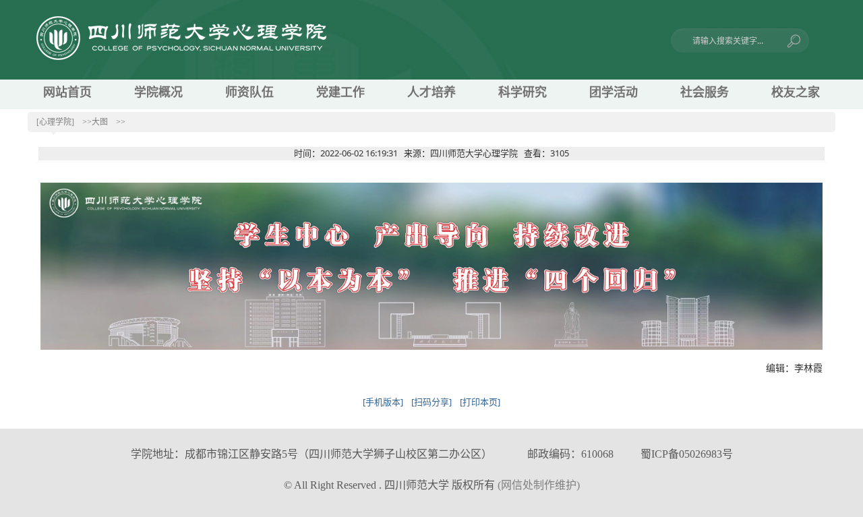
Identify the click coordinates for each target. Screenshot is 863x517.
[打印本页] (480, 402)
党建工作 (340, 92)
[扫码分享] (431, 402)
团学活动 (613, 92)
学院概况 (158, 92)
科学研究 (522, 92)
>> (120, 122)
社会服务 (704, 92)
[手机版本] (383, 402)
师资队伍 (249, 92)
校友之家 (795, 92)
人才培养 (431, 92)
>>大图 (95, 122)
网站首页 (67, 92)
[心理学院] (55, 122)
